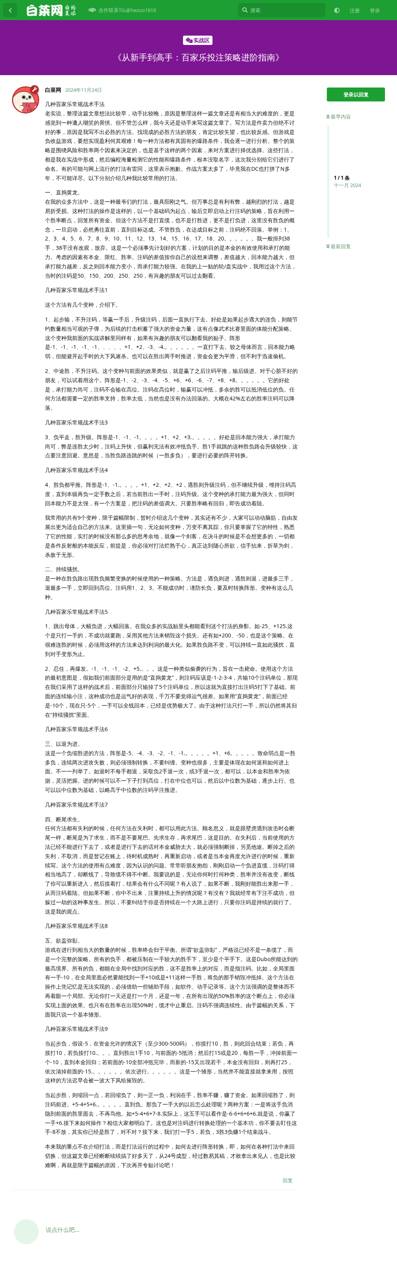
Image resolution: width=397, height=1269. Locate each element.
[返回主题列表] (10, 10)
